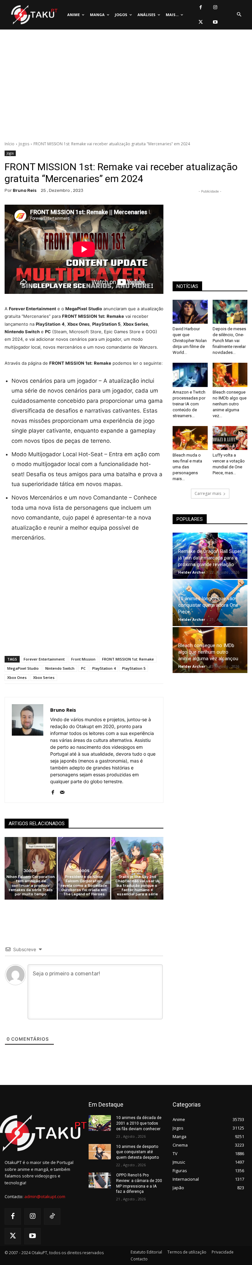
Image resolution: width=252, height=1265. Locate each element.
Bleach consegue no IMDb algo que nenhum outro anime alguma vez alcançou (208, 652)
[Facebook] (200, 7)
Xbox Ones (17, 677)
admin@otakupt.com (44, 1196)
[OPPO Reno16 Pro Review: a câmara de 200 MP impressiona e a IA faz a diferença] (100, 1180)
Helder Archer (191, 572)
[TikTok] (52, 1216)
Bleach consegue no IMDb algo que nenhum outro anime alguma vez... (229, 404)
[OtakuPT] (33, 15)
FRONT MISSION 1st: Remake (128, 659)
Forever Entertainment (44, 659)
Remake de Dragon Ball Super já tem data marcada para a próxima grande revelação (210, 557)
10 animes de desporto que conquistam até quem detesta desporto (137, 1152)
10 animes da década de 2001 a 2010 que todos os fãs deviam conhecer (138, 1123)
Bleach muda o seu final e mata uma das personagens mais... (187, 467)
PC (83, 668)
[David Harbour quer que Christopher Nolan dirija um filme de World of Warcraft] (190, 312)
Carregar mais (208, 493)
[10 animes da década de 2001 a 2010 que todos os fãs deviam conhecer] (100, 1123)
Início (9, 144)
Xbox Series (43, 677)
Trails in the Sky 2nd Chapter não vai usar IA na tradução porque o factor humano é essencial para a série (137, 885)
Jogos (24, 144)
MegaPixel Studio (23, 668)
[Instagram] (215, 7)
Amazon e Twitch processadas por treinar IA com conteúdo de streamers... (189, 404)
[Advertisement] (126, 87)
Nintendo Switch (59, 668)
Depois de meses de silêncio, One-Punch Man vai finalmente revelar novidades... (229, 340)
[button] (239, 15)
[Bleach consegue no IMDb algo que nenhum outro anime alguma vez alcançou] (230, 375)
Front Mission (83, 659)
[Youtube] (215, 22)
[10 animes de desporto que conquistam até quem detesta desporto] (100, 1152)
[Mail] (62, 790)
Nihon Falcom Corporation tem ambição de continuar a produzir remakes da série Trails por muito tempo (31, 885)
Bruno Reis (24, 190)
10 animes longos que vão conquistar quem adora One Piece (208, 605)
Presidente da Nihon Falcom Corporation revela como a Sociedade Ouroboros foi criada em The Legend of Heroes (84, 885)
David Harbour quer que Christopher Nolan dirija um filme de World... (190, 340)
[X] (200, 22)
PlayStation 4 (104, 668)
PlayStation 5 (133, 668)
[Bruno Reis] (27, 750)
